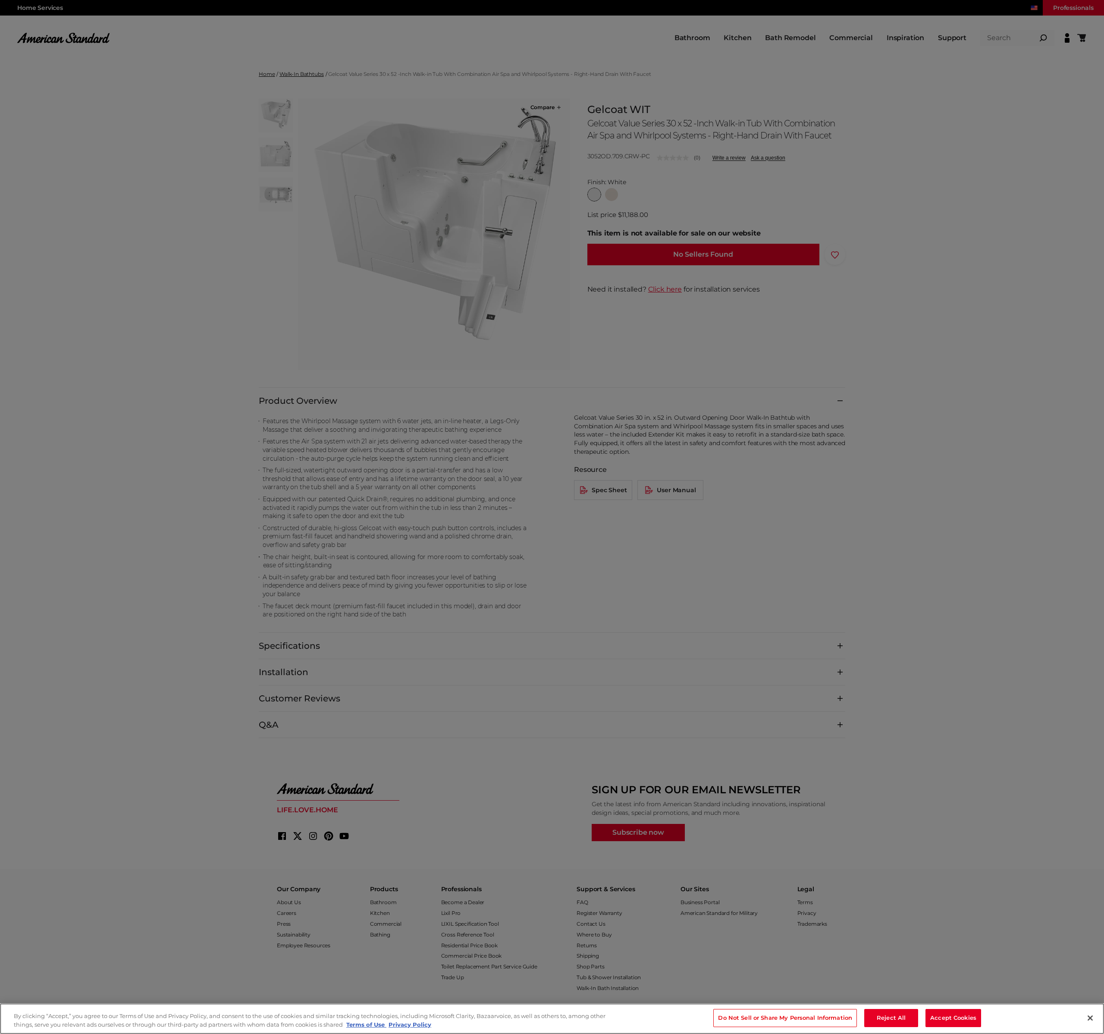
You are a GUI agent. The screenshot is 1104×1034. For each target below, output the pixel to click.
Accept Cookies (953, 1017)
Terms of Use (366, 1024)
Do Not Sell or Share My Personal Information (785, 1017)
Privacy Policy (410, 1024)
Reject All (891, 1017)
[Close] (1090, 1018)
